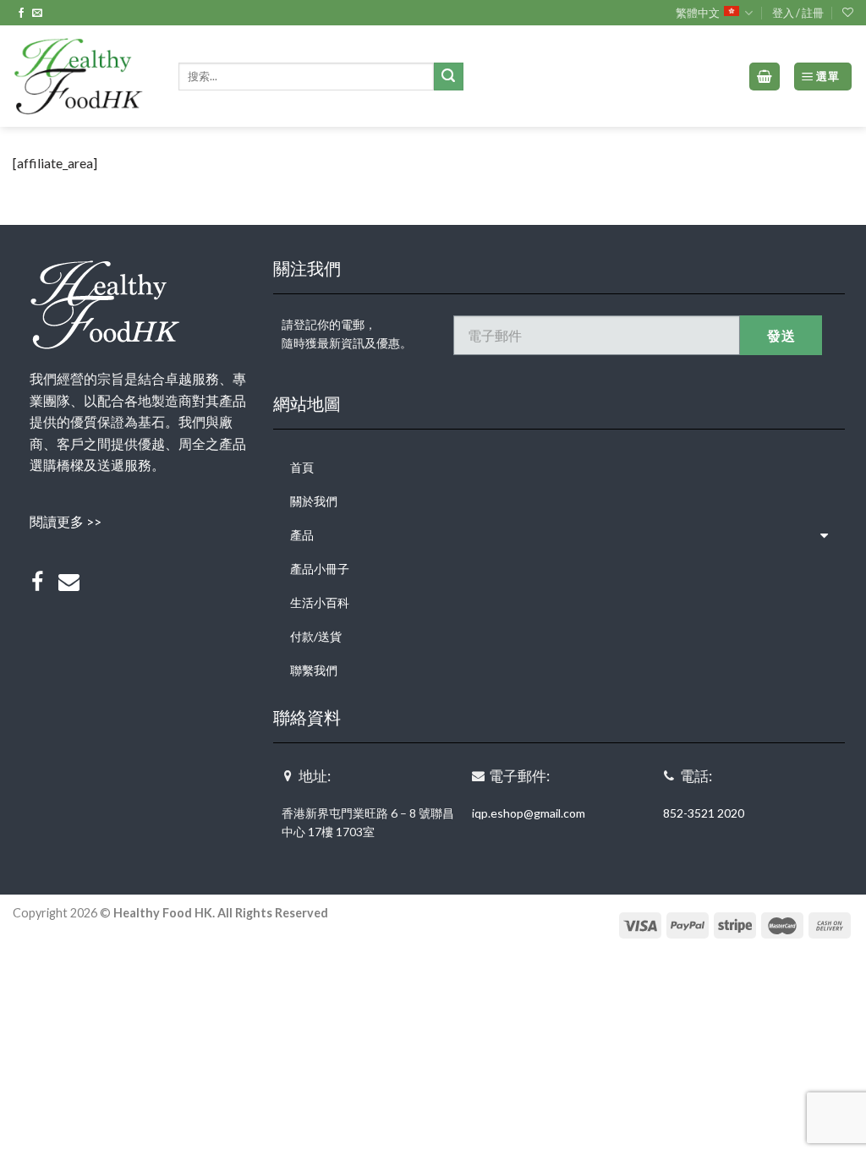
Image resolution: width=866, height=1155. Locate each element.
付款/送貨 (316, 636)
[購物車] (764, 76)
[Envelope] (69, 583)
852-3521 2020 (703, 813)
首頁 (302, 467)
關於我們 (313, 501)
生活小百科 (319, 602)
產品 (302, 535)
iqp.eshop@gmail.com (528, 813)
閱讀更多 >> (65, 521)
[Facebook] (37, 583)
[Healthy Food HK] (83, 76)
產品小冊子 (319, 568)
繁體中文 (698, 12)
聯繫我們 (313, 670)
